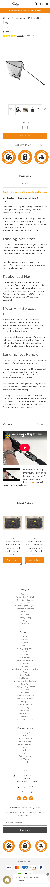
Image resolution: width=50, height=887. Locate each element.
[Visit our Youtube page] (25, 798)
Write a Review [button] (31, 36)
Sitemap (25, 623)
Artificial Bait (25, 642)
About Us (25, 594)
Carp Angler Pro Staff (25, 597)
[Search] (35, 3)
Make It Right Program (25, 606)
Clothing (25, 707)
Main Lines (25, 657)
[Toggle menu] (4, 4)
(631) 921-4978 (27, 786)
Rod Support (25, 678)
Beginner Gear (25, 713)
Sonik (25, 753)
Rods (25, 672)
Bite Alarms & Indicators (25, 681)
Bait (25, 637)
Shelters (25, 693)
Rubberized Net (10, 294)
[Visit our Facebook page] (19, 798)
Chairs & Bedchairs (25, 695)
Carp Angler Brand (25, 719)
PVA (25, 651)
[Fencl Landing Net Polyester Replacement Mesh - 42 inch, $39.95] (12, 522)
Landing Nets (25, 701)
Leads (25, 645)
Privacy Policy (25, 617)
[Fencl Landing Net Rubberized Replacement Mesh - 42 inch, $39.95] (34, 522)
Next (45, 107)
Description (25, 176)
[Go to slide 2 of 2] (26, 564)
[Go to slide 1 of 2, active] (21, 564)
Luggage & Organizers (25, 687)
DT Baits (25, 759)
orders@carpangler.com (27, 792)
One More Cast (25, 744)
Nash (25, 747)
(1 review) (20, 35)
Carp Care (25, 684)
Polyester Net (9, 297)
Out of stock (12, 560)
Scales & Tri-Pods (25, 698)
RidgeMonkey (25, 756)
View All (25, 762)
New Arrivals (25, 710)
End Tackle (25, 663)
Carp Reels (25, 675)
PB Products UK (25, 738)
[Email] (47, 4)
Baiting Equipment (25, 648)
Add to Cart (34, 560)
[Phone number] (41, 4)
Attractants (25, 640)
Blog (25, 620)
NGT (25, 735)
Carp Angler (25, 732)
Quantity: (25, 122)
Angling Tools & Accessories (25, 669)
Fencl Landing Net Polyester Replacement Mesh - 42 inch (13, 546)
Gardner (25, 750)
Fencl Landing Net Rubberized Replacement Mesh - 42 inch (34, 546)
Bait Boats (25, 654)
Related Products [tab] (25, 503)
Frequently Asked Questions (25, 603)
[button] (7, 880)
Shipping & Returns (25, 609)
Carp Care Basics (25, 600)
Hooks (25, 666)
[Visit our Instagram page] (31, 798)
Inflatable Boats (25, 704)
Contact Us (25, 611)
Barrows (25, 690)
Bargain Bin (25, 716)
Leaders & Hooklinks (25, 660)
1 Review (25, 183)
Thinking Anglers (25, 741)
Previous (5, 107)
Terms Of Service (25, 614)
